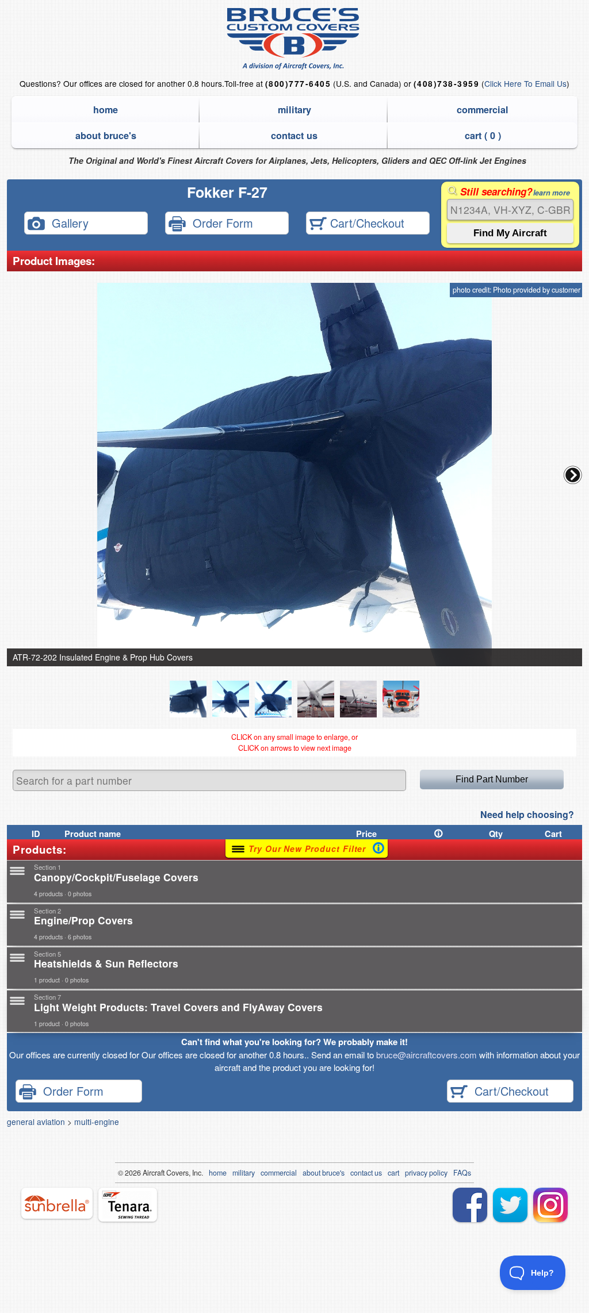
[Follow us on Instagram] (550, 1205)
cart (393, 1173)
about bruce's (105, 135)
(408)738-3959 (446, 83)
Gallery (67, 222)
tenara (127, 1205)
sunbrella (57, 1203)
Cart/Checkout (365, 222)
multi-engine (96, 1121)
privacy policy (426, 1173)
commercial (482, 109)
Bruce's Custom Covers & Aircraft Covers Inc (295, 39)
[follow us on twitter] (510, 1205)
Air (147, 1173)
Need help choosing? (527, 814)
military (294, 109)
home (105, 109)
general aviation (36, 1121)
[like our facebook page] (470, 1205)
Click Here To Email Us (525, 83)
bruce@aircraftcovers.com (426, 1055)
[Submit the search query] (510, 233)
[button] (573, 475)
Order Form (219, 222)
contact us (294, 135)
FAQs (462, 1173)
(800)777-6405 (298, 83)
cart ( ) (483, 135)
